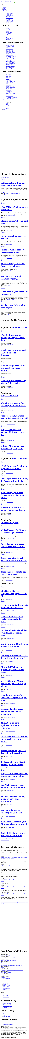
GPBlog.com (9, 83)
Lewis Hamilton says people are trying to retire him (11, 965)
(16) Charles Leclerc (10, 53)
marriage (2, 967)
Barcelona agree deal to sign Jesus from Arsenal (13, 573)
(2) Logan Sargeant (10, 46)
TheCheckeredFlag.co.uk (11, 97)
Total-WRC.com (19, 458)
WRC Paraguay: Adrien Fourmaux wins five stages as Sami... (14, 495)
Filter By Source (6, 988)
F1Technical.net (9, 80)
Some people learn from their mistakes (9, 974)
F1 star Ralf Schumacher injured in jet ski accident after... (12, 669)
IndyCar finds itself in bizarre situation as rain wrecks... (14, 774)
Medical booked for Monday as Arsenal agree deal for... (14, 531)
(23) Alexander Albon (10, 58)
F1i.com (7, 79)
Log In (4, 1015)
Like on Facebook (7, 1004)
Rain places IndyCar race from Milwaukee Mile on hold (14, 417)
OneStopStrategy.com (10, 88)
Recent (4, 9)
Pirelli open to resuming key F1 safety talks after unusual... (14, 822)
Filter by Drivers (9, 14)
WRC (7, 104)
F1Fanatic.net (9, 77)
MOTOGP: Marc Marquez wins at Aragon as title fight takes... (13, 683)
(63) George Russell (10, 66)
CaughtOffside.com (10, 538)
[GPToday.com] (14, 2)
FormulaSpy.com (9, 82)
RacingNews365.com (10, 93)
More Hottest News (5, 840)
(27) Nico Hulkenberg (10, 61)
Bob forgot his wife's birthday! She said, (9, 957)
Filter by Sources (9, 15)
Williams (8, 39)
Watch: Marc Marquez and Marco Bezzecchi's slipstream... (13, 352)
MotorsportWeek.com (10, 87)
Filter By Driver (6, 986)
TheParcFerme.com (10, 98)
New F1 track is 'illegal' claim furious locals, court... (14, 645)
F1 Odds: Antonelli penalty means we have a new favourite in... (13, 799)
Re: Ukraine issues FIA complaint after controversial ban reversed (14, 865)
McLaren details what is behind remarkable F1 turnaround (12, 711)
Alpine (7, 28)
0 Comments (17, 193)
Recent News (6, 984)
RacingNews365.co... (11, 661)
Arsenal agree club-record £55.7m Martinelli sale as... (13, 545)
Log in (2, 1)
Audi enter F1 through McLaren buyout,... (11, 277)
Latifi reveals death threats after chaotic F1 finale (13, 184)
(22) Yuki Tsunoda (10, 57)
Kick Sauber (8, 33)
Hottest (4, 8)
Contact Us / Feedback (8, 1023)
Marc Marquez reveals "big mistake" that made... (13, 381)
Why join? (9, 1)
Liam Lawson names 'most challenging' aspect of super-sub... (14, 697)
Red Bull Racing (9, 38)
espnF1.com (8, 76)
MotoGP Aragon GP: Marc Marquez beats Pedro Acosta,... (13, 368)
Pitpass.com (8, 90)
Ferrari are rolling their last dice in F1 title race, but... (13, 751)
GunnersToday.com (9, 522)
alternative (3, 977)
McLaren (8, 34)
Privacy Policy (6, 997)
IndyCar (7, 105)
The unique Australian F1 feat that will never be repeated (14, 656)
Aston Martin (9, 29)
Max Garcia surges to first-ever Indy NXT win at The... (13, 404)
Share (13, 193)
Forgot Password (6, 1016)
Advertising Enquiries (8, 1024)
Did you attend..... (4, 962)
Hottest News (6, 983)
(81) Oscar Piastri (9, 68)
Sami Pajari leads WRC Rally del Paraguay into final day (14, 479)
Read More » (3, 192)
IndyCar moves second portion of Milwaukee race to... (13, 432)
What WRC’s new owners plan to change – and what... (13, 508)
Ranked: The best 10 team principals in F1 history (13, 834)
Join (6, 1)
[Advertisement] (14, 126)
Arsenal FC (8, 108)
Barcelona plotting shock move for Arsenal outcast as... (14, 559)
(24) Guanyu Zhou (10, 60)
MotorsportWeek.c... (11, 424)
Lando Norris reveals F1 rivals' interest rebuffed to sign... (12, 619)
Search (4, 109)
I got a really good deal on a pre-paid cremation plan (12, 970)
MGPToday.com (19, 327)
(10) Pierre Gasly (9, 50)
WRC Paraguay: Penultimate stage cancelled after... (14, 467)
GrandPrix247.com (10, 86)
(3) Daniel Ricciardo (10, 47)
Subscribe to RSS (7, 1007)
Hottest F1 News (9, 16)
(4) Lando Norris (9, 49)
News (7, 12)
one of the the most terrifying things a (8, 960)
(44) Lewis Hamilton (10, 63)
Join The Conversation (5, 978)
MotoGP (8, 103)
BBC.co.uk (8, 74)
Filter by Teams (9, 13)
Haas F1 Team (9, 32)
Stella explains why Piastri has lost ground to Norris (13, 763)
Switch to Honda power (6, 972)
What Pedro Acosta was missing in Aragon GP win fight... (13, 337)
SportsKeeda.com (10, 566)
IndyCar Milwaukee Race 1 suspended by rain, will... (13, 447)
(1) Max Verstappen (10, 45)
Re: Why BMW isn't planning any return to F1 (10, 874)
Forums (4, 989)
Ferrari (7, 31)
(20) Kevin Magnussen (11, 56)
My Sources (8, 19)
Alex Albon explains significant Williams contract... (10, 725)
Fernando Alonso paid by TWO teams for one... (12, 251)
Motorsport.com (9, 344)
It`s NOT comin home (5, 955)
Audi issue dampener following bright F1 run (11, 811)
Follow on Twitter (7, 1003)
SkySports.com (9, 94)
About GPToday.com (7, 995)
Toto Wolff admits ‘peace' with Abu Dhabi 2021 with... (13, 786)
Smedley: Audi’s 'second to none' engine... (13, 306)
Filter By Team (6, 985)
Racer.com (8, 92)
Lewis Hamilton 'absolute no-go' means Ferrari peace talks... (14, 739)
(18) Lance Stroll (9, 55)
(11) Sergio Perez (9, 51)
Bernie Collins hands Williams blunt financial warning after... (14, 632)
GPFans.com (8, 85)
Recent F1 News (9, 18)
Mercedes (8, 36)
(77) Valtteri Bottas (10, 67)
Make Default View (5, 177)
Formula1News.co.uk (10, 81)
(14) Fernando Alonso (10, 52)
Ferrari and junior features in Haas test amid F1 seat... (14, 606)
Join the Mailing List (7, 1006)
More (5, 194)
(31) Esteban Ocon (10, 62)
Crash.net (8, 75)
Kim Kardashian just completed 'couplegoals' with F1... (14, 593)
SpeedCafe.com (9, 96)
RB (6, 37)
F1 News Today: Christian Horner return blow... (13, 264)
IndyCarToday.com (9, 395)
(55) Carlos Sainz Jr (10, 64)
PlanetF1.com (9, 91)
